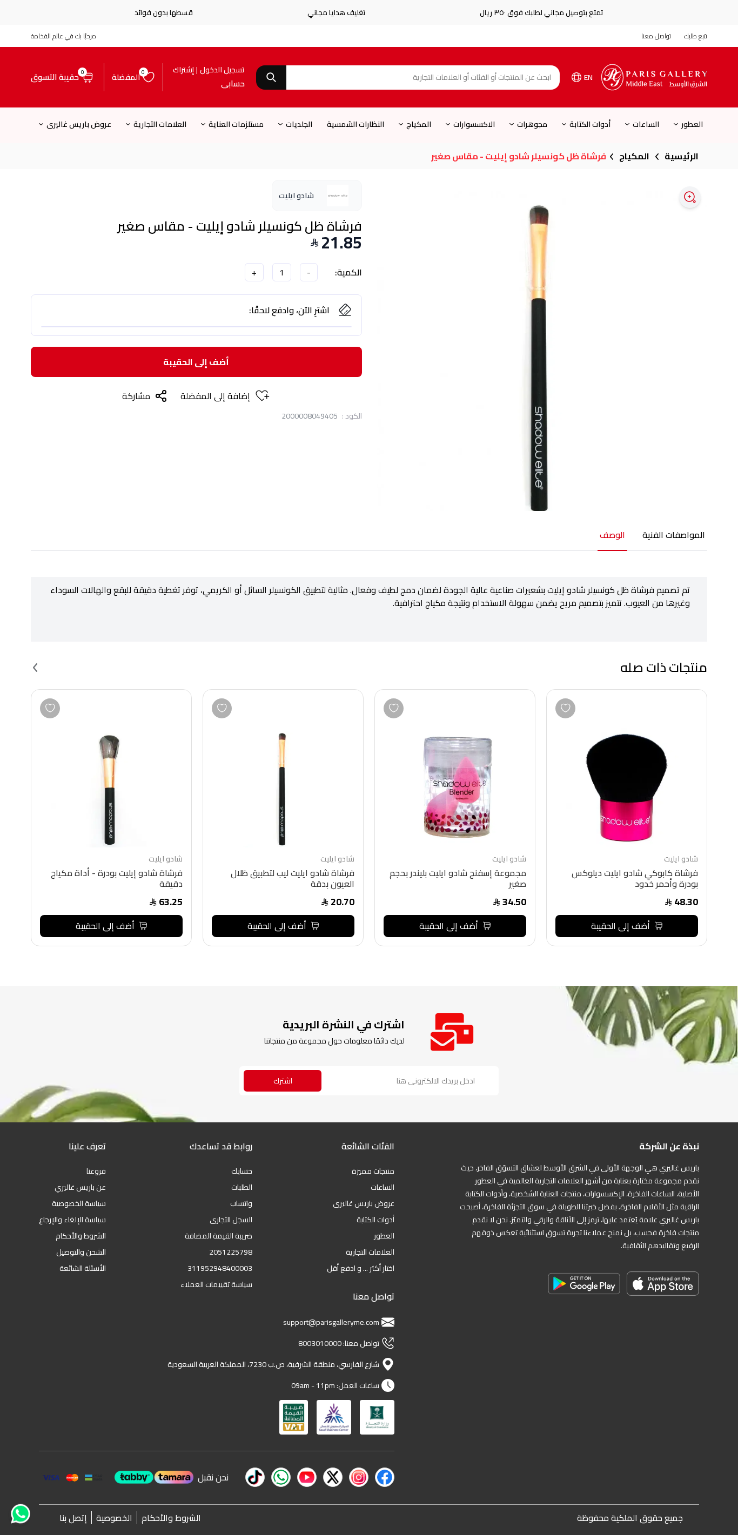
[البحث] (271, 77)
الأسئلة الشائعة (82, 1268)
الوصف (612, 535)
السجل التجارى (231, 1219)
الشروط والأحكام (81, 1235)
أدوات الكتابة (589, 124)
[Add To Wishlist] (565, 708)
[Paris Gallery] (654, 77)
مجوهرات (532, 124)
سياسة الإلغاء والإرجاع (72, 1219)
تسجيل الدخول (222, 69)
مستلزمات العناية (236, 124)
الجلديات (299, 124)
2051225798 (230, 1252)
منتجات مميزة (373, 1171)
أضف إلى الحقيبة (196, 362)
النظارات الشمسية (355, 124)
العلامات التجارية (159, 124)
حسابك (241, 1171)
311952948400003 (219, 1268)
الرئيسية (682, 156)
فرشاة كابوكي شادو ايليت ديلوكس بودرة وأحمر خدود (635, 879)
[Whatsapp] (19, 1510)
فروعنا (96, 1171)
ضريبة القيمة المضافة (218, 1235)
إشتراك (183, 69)
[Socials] (384, 1477)
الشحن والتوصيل (81, 1252)
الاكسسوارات (474, 124)
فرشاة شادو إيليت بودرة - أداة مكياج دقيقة (117, 879)
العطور (692, 124)
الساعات (646, 124)
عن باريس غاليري (80, 1187)
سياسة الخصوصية (79, 1203)
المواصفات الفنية (673, 535)
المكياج (418, 124)
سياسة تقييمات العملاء (216, 1284)
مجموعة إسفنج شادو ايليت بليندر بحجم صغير (458, 879)
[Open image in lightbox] (690, 197)
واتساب (241, 1203)
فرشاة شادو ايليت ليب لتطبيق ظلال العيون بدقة (292, 879)
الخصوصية (114, 1517)
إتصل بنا (73, 1517)
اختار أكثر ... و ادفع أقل (360, 1268)
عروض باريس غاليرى (78, 124)
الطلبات (241, 1187)
